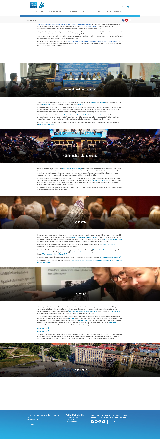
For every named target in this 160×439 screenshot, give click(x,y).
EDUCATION (107, 11)
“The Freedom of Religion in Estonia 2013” (54, 254)
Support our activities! (116, 422)
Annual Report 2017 (43, 331)
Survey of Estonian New (109, 244)
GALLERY (117, 11)
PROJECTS (96, 11)
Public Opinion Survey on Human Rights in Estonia (84, 237)
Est (123, 6)
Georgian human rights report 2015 (48, 124)
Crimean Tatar (46, 104)
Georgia (80, 104)
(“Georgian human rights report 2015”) (110, 257)
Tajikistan (102, 102)
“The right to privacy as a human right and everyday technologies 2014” (90, 260)
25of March (95, 180)
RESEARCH (85, 11)
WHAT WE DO (41, 11)
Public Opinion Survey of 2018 (113, 239)
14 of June (104, 180)
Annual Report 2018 (43, 328)
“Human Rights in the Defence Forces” (104, 250)
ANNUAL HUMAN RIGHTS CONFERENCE (63, 11)
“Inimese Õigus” (83, 320)
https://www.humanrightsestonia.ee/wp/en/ (33, 5)
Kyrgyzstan (93, 102)
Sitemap (32, 424)
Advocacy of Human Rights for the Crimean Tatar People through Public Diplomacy (81, 115)
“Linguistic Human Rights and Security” (81, 252)
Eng (127, 6)
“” (82, 311)
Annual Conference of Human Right (72, 169)
